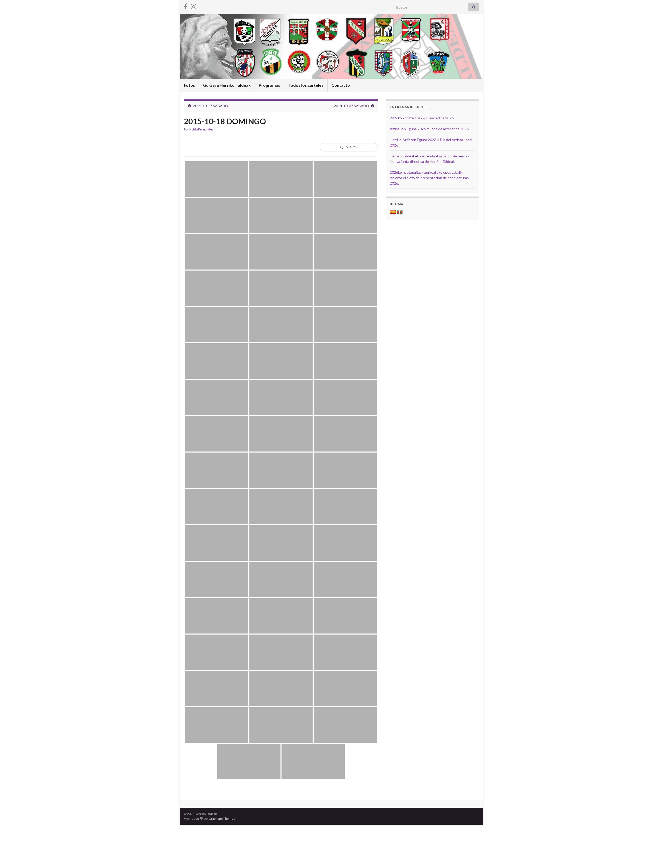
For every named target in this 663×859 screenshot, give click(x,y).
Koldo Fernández (201, 129)
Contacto (341, 85)
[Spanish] (393, 212)
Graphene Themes (222, 818)
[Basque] (400, 212)
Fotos (189, 85)
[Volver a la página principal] (331, 46)
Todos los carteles (305, 85)
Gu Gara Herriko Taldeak (227, 85)
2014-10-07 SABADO (351, 106)
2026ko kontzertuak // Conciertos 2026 (421, 118)
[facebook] (186, 5)
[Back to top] (651, 847)
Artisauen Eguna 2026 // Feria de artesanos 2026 (429, 129)
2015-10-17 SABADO (210, 106)
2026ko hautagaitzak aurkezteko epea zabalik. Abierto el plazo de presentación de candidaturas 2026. (429, 177)
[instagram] (193, 5)
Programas (269, 85)
